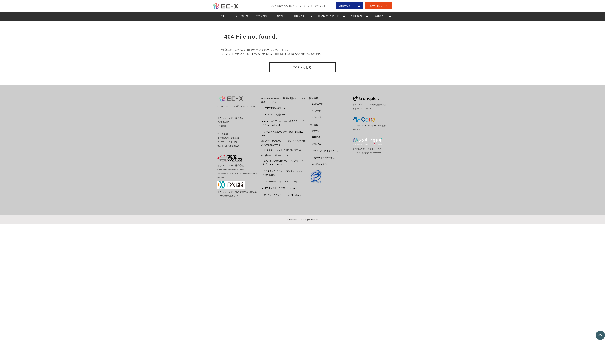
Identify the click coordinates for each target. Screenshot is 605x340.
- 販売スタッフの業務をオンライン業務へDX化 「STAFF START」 (282, 163)
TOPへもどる (302, 67)
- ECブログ (316, 110)
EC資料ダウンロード (328, 16)
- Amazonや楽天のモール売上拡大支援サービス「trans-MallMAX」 (283, 123)
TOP (222, 16)
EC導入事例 (261, 16)
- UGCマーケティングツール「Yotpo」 (280, 181)
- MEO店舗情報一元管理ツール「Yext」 (280, 188)
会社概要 (379, 16)
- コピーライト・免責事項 (323, 157)
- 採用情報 (315, 137)
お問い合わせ (376, 6)
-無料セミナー (317, 117)
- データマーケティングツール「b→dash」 (282, 195)
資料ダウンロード (347, 6)
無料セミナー (300, 16)
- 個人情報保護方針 (319, 164)
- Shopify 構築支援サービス (275, 108)
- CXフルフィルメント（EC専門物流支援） (282, 150)
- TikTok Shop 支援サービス (275, 114)
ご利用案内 (356, 16)
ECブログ (280, 16)
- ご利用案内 (316, 144)
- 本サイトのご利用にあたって (325, 151)
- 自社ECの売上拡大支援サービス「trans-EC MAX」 (282, 134)
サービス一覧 (241, 16)
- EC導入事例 (317, 104)
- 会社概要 (315, 130)
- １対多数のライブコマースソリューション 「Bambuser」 (282, 173)
